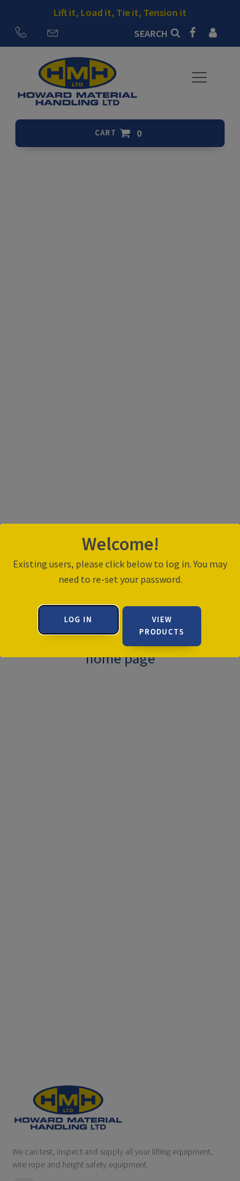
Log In (78, 619)
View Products (161, 626)
